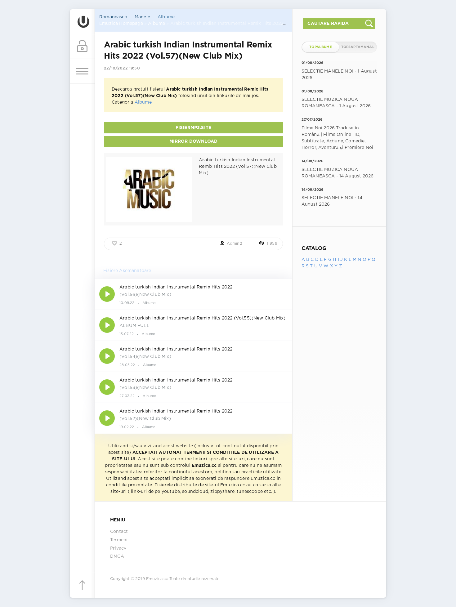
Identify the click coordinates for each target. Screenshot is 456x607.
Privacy (118, 548)
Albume (166, 17)
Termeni (118, 540)
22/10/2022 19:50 (122, 68)
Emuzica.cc (157, 579)
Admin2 (234, 243)
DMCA (117, 556)
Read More (193, 294)
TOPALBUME (320, 47)
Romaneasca (113, 17)
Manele (142, 17)
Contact (119, 531)
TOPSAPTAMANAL (357, 47)
